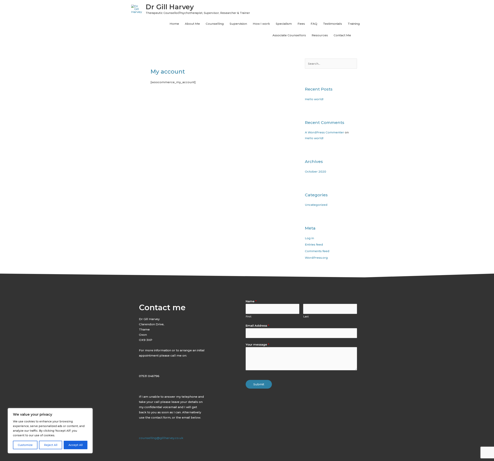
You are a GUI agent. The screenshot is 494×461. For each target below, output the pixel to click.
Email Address (257, 325)
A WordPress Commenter (324, 132)
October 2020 (315, 171)
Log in (309, 238)
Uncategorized (316, 205)
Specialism (284, 23)
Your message (257, 344)
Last (306, 316)
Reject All (50, 445)
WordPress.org (316, 257)
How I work (261, 23)
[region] (50, 430)
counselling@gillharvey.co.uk (161, 438)
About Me (192, 23)
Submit (258, 384)
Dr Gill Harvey (170, 7)
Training (354, 23)
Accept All (76, 445)
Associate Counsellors (289, 35)
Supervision (238, 23)
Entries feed (314, 244)
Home (174, 23)
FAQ (314, 23)
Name (251, 301)
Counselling (215, 23)
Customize (25, 445)
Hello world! (314, 99)
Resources (320, 35)
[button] (358, 35)
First (248, 316)
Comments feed (317, 251)
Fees (301, 23)
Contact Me (342, 35)
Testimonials (332, 23)
